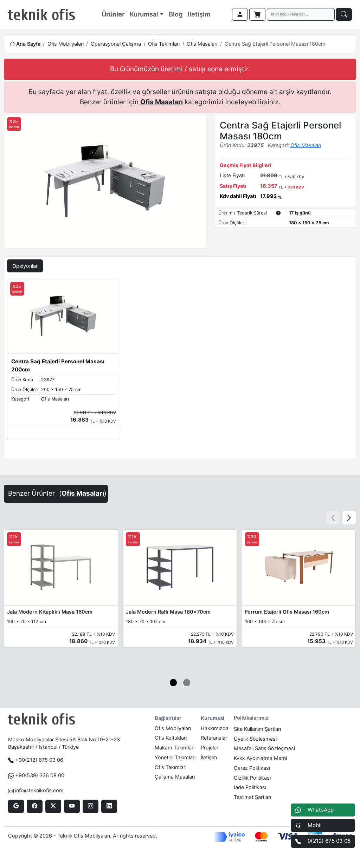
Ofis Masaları (202, 44)
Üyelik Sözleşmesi (255, 739)
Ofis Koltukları (171, 738)
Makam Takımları (174, 747)
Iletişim (199, 14)
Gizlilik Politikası (252, 778)
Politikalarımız (251, 718)
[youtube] (72, 806)
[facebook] (35, 806)
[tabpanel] (180, 367)
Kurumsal (144, 14)
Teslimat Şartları (252, 797)
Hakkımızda (215, 728)
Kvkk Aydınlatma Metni (260, 758)
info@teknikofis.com (39, 790)
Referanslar (214, 738)
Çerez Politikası (252, 768)
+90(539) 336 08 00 (39, 775)
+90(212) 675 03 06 (39, 760)
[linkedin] (109, 806)
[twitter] (53, 806)
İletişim (209, 757)
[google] (16, 806)
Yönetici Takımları (175, 757)
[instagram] (90, 806)
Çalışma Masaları (175, 777)
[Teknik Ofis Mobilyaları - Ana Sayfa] (41, 14)
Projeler (209, 747)
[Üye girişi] (240, 14)
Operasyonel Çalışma (116, 44)
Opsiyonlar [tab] (25, 266)
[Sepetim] (257, 14)
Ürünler (113, 14)
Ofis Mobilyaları (65, 44)
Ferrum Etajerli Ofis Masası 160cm (287, 612)
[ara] (344, 14)
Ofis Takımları (164, 44)
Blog (175, 14)
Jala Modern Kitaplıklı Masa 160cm (49, 612)
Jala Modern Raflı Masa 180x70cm (168, 612)
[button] (349, 518)
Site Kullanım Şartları (257, 729)
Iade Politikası (250, 787)
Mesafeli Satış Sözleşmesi (264, 748)
